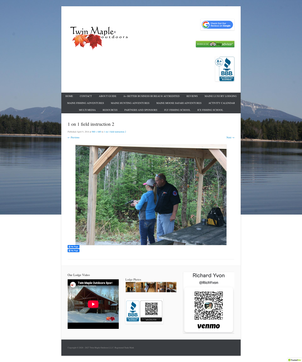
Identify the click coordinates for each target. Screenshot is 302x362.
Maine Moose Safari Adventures (178, 103)
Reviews (192, 96)
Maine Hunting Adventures (130, 103)
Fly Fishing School (177, 109)
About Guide (107, 96)
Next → (230, 137)
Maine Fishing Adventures (85, 103)
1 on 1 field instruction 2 (115, 131)
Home (69, 96)
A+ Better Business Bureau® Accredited (151, 96)
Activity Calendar (221, 103)
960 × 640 (96, 131)
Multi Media (87, 109)
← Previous (73, 137)
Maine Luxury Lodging (221, 96)
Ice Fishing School (210, 109)
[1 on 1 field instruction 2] (151, 194)
